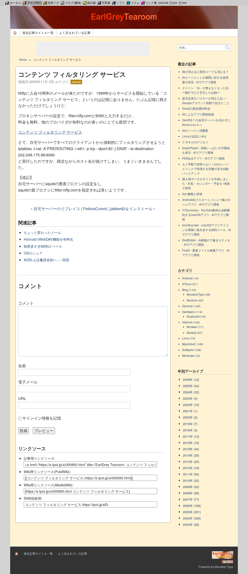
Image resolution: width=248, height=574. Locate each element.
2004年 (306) (192, 518)
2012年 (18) (191, 468)
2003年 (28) (191, 524)
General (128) (191, 306)
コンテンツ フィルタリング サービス (50, 132)
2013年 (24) (191, 461)
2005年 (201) (192, 512)
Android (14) (190, 278)
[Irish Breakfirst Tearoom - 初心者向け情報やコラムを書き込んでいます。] (128, 3)
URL (22, 398)
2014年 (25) (191, 455)
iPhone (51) (190, 284)
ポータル (15, 2)
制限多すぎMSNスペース (43, 246)
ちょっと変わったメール (42, 232)
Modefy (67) (194, 333)
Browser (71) (195, 327)
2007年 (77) (191, 499)
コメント (26, 303)
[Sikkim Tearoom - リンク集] (143, 3)
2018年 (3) (190, 430)
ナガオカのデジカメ (195, 142)
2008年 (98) (191, 493)
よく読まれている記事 (75, 32)
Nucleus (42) (195, 300)
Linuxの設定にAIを (194, 136)
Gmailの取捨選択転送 (196, 108)
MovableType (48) (198, 294)
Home (23, 59)
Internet (76, 82)
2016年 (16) (191, 442)
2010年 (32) (191, 480)
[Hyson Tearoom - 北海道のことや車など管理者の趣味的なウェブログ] (62, 3)
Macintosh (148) (192, 344)
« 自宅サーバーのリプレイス (55, 208)
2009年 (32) (191, 486)
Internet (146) (191, 322)
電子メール (28, 382)
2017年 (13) (191, 436)
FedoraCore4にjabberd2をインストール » (119, 208)
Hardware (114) (192, 312)
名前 (22, 365)
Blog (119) (189, 290)
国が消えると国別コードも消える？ (205, 72)
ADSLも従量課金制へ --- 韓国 (46, 259)
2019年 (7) (190, 423)
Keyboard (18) (196, 316)
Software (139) (191, 350)
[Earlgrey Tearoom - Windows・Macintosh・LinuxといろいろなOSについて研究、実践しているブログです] (24, 3)
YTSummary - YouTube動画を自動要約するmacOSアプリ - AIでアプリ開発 (206, 214)
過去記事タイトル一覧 (38, 32)
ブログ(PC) (34, 2)
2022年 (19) (191, 404)
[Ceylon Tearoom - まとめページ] (45, 3)
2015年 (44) (191, 449)
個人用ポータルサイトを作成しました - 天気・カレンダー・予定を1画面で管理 (206, 183)
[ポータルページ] (7, 3)
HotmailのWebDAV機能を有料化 (48, 239)
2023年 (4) (190, 398)
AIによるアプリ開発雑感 (198, 114)
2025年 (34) (191, 385)
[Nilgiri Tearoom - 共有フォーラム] (84, 3)
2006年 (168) (192, 505)
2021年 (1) (190, 411)
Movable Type (224, 567)
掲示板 (91, 2)
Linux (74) (188, 338)
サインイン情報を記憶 (41, 418)
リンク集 (151, 2)
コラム (135, 2)
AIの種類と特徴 (192, 194)
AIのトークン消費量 (195, 130)
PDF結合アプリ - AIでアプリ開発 (203, 158)
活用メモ (53, 2)
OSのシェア (33, 252)
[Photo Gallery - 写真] (99, 3)
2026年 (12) (191, 379)
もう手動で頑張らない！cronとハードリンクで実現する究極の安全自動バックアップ (205, 168)
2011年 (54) (191, 474)
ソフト (120, 2)
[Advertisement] (93, 49)
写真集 (106, 2)
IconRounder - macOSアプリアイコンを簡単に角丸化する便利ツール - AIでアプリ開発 (206, 229)
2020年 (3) (190, 417)
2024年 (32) (191, 392)
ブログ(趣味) (73, 2)
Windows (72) (191, 356)
